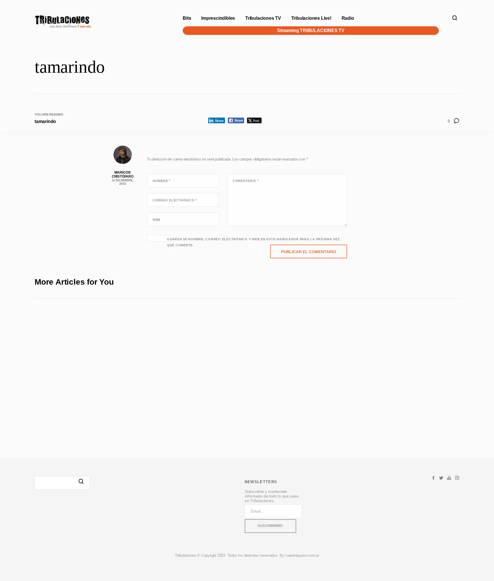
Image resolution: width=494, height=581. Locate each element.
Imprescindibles (218, 18)
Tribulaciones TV (263, 18)
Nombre (161, 181)
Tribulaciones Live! (311, 18)
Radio (348, 18)
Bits (187, 18)
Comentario (246, 181)
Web (156, 219)
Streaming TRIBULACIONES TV (311, 30)
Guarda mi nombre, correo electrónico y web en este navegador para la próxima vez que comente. (253, 242)
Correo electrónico (175, 200)
